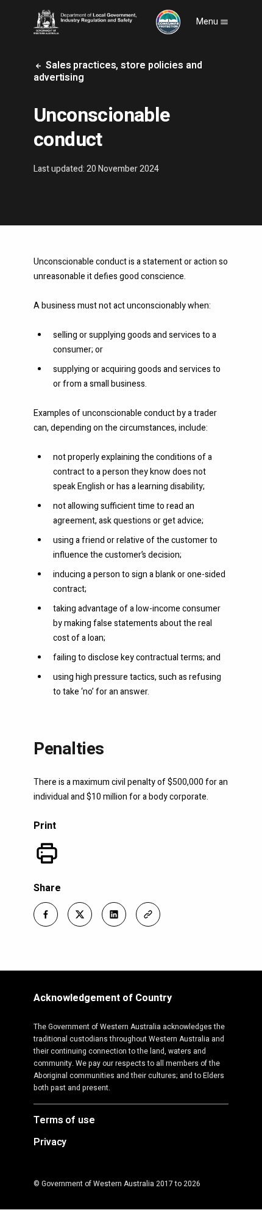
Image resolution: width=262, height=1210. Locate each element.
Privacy (50, 1143)
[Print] (47, 853)
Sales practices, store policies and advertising (118, 71)
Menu (208, 21)
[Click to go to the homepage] (107, 22)
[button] (46, 914)
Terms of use (64, 1121)
